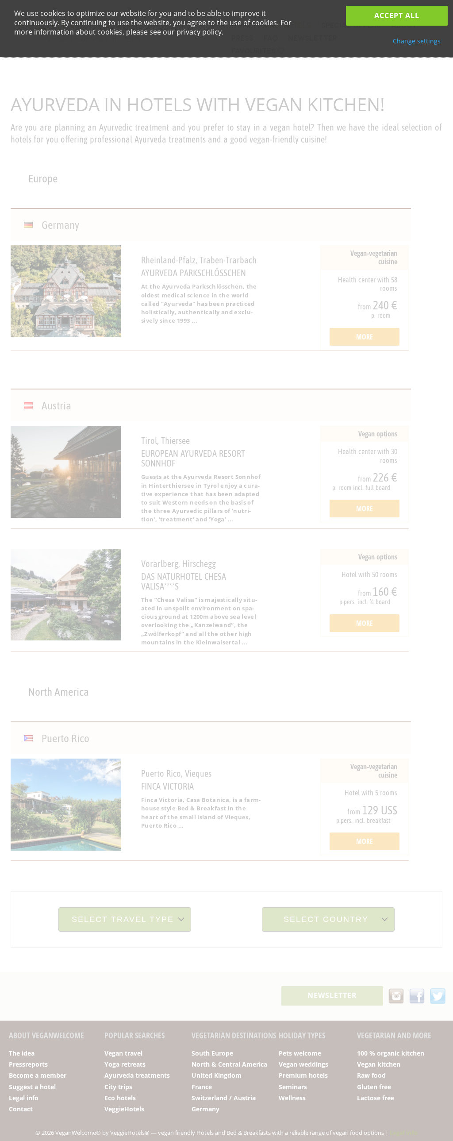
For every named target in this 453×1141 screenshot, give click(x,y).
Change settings (417, 41)
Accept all (396, 15)
